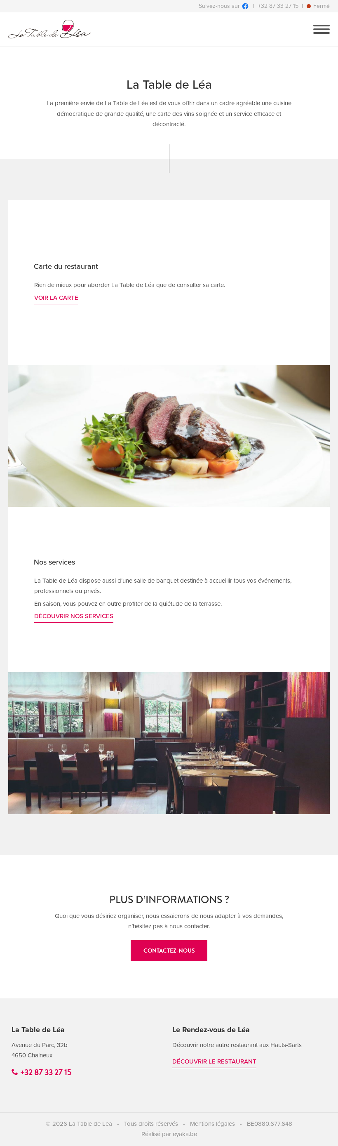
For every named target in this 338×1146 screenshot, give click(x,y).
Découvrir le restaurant (214, 1061)
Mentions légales (212, 1123)
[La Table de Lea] (49, 29)
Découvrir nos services (73, 616)
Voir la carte (56, 297)
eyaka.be (185, 1134)
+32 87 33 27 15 (278, 6)
